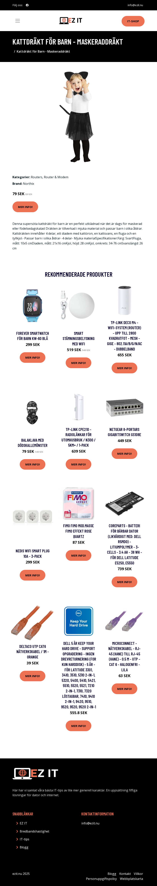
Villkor (138, 874)
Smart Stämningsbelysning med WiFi (79, 338)
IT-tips (24, 839)
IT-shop (133, 21)
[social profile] (27, 5)
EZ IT (23, 823)
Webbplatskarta (131, 879)
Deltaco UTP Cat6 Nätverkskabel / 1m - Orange (32, 651)
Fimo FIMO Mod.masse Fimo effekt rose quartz (78, 531)
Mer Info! (25, 207)
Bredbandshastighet (34, 831)
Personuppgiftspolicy (101, 879)
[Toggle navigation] (17, 20)
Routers (36, 177)
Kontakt (125, 874)
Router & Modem (56, 177)
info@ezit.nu (135, 5)
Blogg (24, 847)
